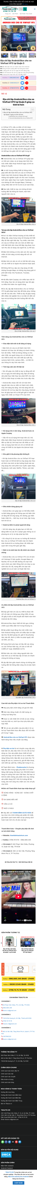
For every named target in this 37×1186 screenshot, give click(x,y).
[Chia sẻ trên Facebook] (6, 1142)
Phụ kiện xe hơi (8, 748)
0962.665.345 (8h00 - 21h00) (21, 979)
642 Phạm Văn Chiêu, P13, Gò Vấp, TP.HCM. (16, 1005)
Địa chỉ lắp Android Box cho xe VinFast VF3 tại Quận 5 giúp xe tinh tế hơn (18, 113)
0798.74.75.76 (7, 1021)
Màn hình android (14, 1176)
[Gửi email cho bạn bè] (13, 1142)
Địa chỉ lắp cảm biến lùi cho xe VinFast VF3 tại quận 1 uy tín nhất (9, 950)
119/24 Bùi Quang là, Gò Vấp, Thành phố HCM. (17, 1018)
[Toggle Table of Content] (31, 109)
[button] (34, 9)
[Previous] (4, 33)
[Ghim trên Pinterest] (16, 1142)
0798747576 (14, 88)
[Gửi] (25, 9)
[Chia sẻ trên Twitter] (9, 1142)
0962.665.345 (7, 1008)
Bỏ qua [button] (25, 4)
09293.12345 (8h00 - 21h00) (22, 984)
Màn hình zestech (7, 1166)
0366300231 (14, 83)
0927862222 (7, 1036)
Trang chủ (8, 13)
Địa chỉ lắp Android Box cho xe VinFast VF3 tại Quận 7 (27, 950)
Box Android (24, 1176)
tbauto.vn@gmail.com (9, 1010)
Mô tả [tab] (4, 94)
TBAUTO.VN (9, 1172)
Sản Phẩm (15, 13)
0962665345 (14, 78)
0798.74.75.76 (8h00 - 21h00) (21, 990)
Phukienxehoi (22, 767)
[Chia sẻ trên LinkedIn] (19, 1142)
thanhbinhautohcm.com (19, 835)
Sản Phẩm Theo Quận (26, 13)
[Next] (33, 33)
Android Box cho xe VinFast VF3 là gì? (18, 116)
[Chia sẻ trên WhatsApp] (2, 1142)
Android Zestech (7, 1168)
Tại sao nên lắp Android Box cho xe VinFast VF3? (21, 118)
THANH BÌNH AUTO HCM (21, 813)
